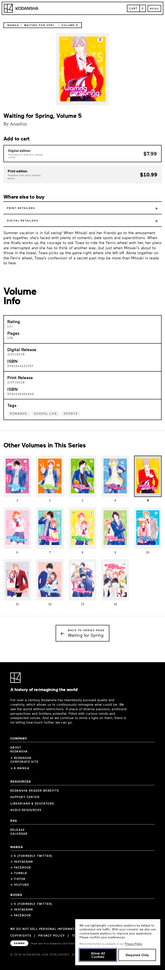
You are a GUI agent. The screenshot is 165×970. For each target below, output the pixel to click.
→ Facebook (20, 867)
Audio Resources (25, 810)
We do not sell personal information (45, 929)
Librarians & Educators (32, 803)
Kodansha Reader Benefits (34, 790)
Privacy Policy (51, 935)
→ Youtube (19, 884)
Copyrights (20, 935)
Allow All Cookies (98, 955)
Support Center (25, 797)
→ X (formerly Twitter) (31, 856)
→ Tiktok (18, 879)
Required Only (137, 955)
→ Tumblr (18, 873)
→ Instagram (21, 861)
